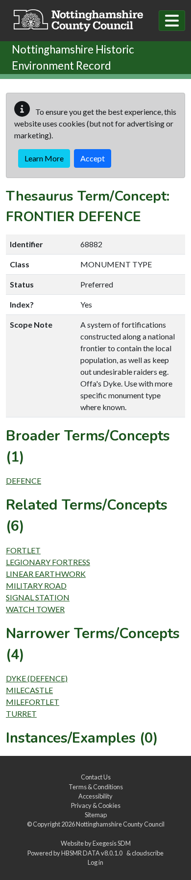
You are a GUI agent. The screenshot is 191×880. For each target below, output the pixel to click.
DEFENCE (23, 480)
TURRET (21, 713)
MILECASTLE (29, 690)
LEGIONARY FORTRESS (48, 562)
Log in (95, 862)
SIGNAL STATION (38, 597)
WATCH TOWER (35, 609)
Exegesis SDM (112, 843)
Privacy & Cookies (95, 805)
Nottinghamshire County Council (120, 824)
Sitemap (96, 815)
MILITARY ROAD (36, 585)
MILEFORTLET (32, 701)
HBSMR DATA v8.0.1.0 (92, 853)
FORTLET (23, 550)
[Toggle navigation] (172, 20)
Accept (92, 158)
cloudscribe (148, 853)
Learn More (44, 158)
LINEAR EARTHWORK (46, 573)
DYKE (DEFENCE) (37, 678)
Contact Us (96, 777)
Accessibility (95, 796)
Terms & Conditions (96, 787)
